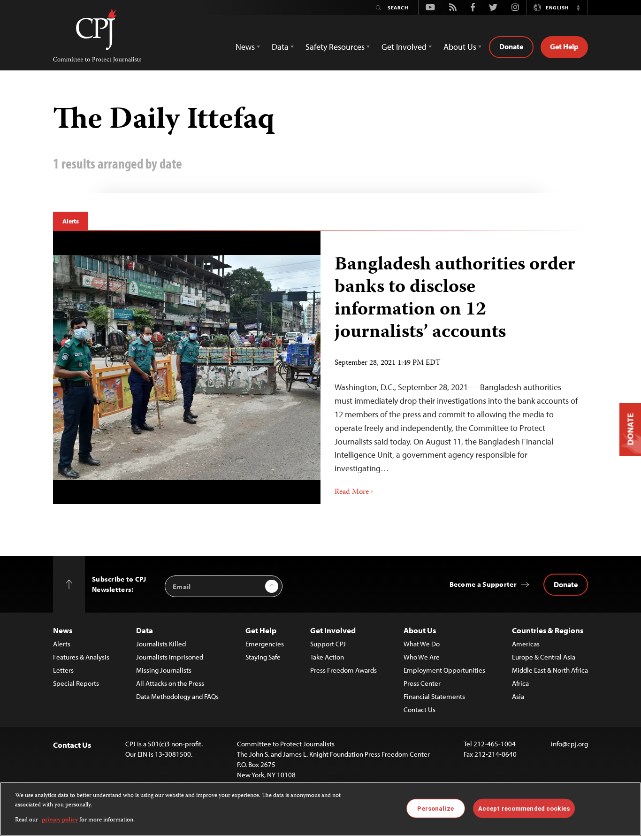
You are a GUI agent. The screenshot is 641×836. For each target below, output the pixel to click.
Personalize (435, 808)
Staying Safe (263, 656)
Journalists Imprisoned (169, 656)
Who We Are (422, 656)
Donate (511, 46)
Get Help (564, 46)
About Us (420, 630)
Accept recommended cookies (524, 808)
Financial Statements (434, 696)
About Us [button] (459, 46)
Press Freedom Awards (343, 670)
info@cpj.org (569, 743)
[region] (320, 809)
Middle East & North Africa (550, 670)
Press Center (422, 683)
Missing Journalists (163, 670)
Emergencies (264, 643)
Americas (526, 643)
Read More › (354, 492)
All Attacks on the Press (170, 683)
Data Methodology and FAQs (177, 696)
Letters (63, 670)
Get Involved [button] (404, 46)
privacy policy (60, 820)
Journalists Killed (161, 643)
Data (144, 630)
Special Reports (76, 683)
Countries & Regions (547, 630)
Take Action (327, 656)
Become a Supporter (483, 584)
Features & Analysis (81, 656)
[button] (578, 7)
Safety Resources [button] (335, 46)
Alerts (70, 221)
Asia (518, 696)
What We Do (422, 643)
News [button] (245, 46)
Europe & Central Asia (543, 656)
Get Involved (333, 630)
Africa (520, 683)
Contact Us (419, 709)
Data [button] (280, 46)
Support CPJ (328, 643)
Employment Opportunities (444, 670)
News (62, 630)
